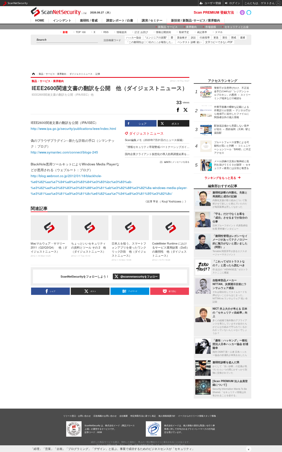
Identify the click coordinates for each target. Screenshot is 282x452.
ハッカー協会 (133, 37)
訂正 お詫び (141, 32)
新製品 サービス (168, 27)
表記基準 (202, 32)
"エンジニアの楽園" (156, 37)
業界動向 (191, 27)
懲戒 (233, 37)
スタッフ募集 (209, 415)
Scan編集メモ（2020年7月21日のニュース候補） (155, 140)
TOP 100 (81, 32)
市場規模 (210, 27)
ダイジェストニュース (146, 133)
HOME (39, 20)
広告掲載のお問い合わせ (105, 415)
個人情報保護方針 (166, 415)
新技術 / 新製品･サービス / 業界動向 (195, 20)
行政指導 (205, 37)
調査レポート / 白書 (119, 20)
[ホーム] (33, 73)
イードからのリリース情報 (190, 415)
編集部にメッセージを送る (176, 161)
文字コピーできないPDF (219, 42)
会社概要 (123, 415)
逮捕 (242, 37)
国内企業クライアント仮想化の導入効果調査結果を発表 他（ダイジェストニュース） (177, 154)
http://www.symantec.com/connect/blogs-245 (64, 152)
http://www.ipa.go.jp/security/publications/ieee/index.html (73, 128)
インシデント (62, 20)
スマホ (219, 32)
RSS (106, 32)
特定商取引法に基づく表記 (143, 415)
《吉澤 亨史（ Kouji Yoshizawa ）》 (165, 201)
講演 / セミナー (152, 20)
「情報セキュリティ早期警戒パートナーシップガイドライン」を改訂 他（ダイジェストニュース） (185, 147)
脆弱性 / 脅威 (89, 20)
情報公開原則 (163, 32)
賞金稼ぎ (182, 37)
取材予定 (184, 32)
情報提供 (122, 32)
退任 (224, 37)
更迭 (216, 37)
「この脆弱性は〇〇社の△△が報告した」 (150, 42)
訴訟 (193, 37)
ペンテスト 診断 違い (189, 42)
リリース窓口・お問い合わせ (77, 415)
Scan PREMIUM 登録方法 (214, 12)
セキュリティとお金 (236, 27)
